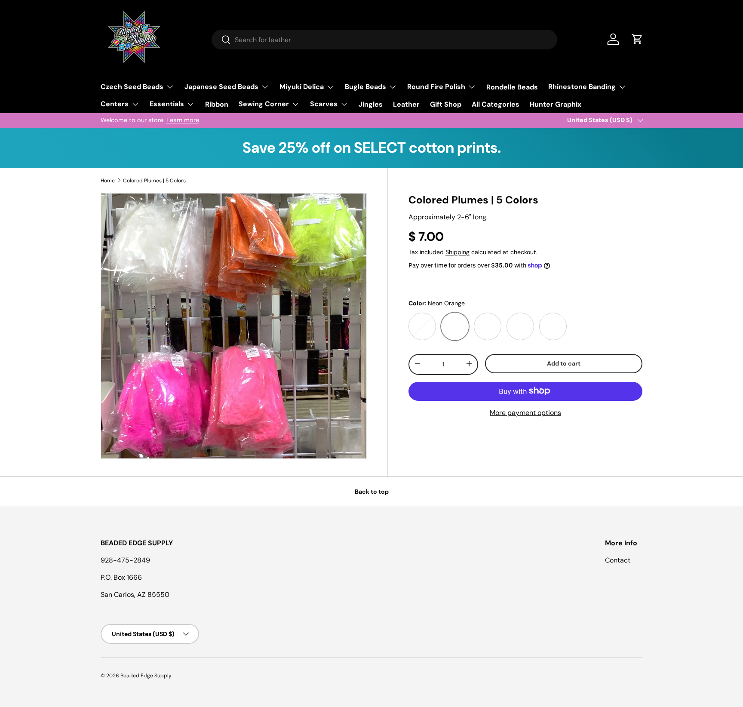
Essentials (167, 103)
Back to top (372, 491)
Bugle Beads (365, 86)
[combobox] (384, 39)
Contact (617, 560)
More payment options (525, 412)
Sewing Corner (264, 103)
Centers (115, 103)
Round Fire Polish (436, 86)
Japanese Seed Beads (221, 86)
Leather (406, 104)
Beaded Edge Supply (145, 675)
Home (108, 180)
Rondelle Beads (512, 87)
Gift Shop (445, 104)
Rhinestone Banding (582, 86)
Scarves (324, 103)
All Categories (495, 104)
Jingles (371, 104)
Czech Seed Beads (132, 86)
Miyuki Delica (301, 86)
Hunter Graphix (555, 104)
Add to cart (563, 363)
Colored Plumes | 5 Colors (154, 180)
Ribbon (216, 104)
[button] (637, 39)
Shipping (457, 251)
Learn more (182, 120)
